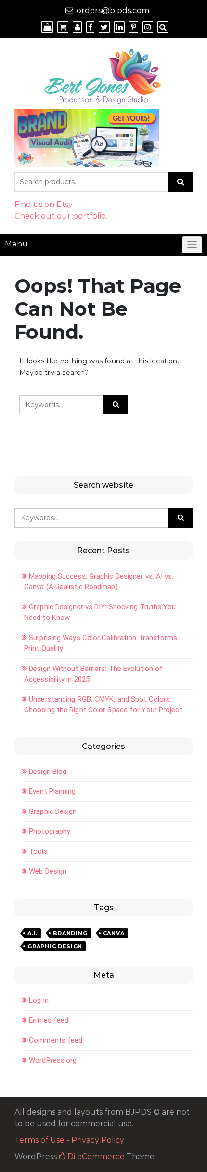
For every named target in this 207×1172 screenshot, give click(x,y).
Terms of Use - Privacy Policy (69, 1140)
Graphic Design (53, 811)
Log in (39, 1000)
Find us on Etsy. (44, 204)
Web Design (47, 871)
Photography (49, 831)
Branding (70, 933)
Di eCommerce (95, 1156)
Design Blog (47, 771)
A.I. (32, 933)
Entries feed (48, 1020)
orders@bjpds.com (113, 10)
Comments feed (55, 1040)
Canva (114, 933)
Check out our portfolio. (60, 215)
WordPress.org (53, 1060)
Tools (38, 851)
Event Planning (52, 791)
